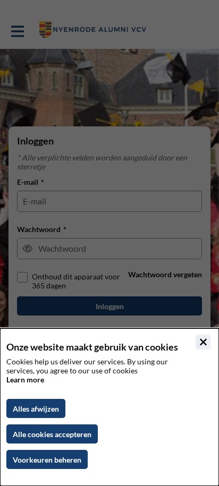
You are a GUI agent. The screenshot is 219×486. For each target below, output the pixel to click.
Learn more (25, 379)
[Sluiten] (203, 342)
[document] (109, 407)
